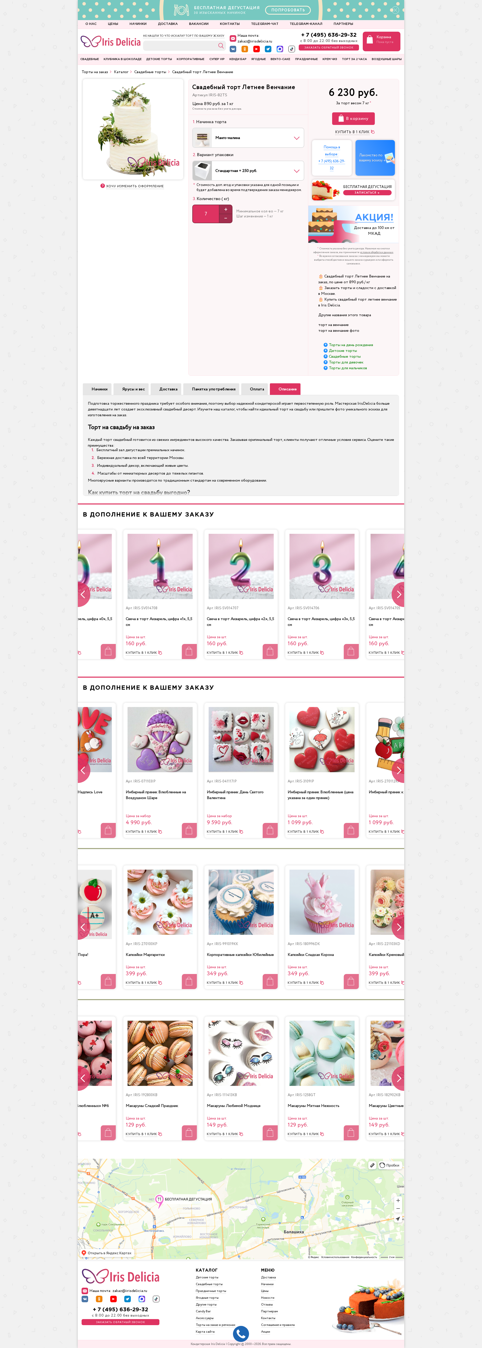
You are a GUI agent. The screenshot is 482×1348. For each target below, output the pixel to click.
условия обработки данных (376, 252)
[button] (398, 594)
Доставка (168, 389)
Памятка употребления (213, 389)
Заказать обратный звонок (329, 48)
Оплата (257, 389)
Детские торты (343, 351)
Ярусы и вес (133, 389)
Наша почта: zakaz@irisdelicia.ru (254, 38)
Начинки (100, 389)
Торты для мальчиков (348, 368)
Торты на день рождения (351, 345)
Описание (288, 389)
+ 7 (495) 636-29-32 (328, 35)
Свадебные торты (345, 356)
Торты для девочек (346, 362)
